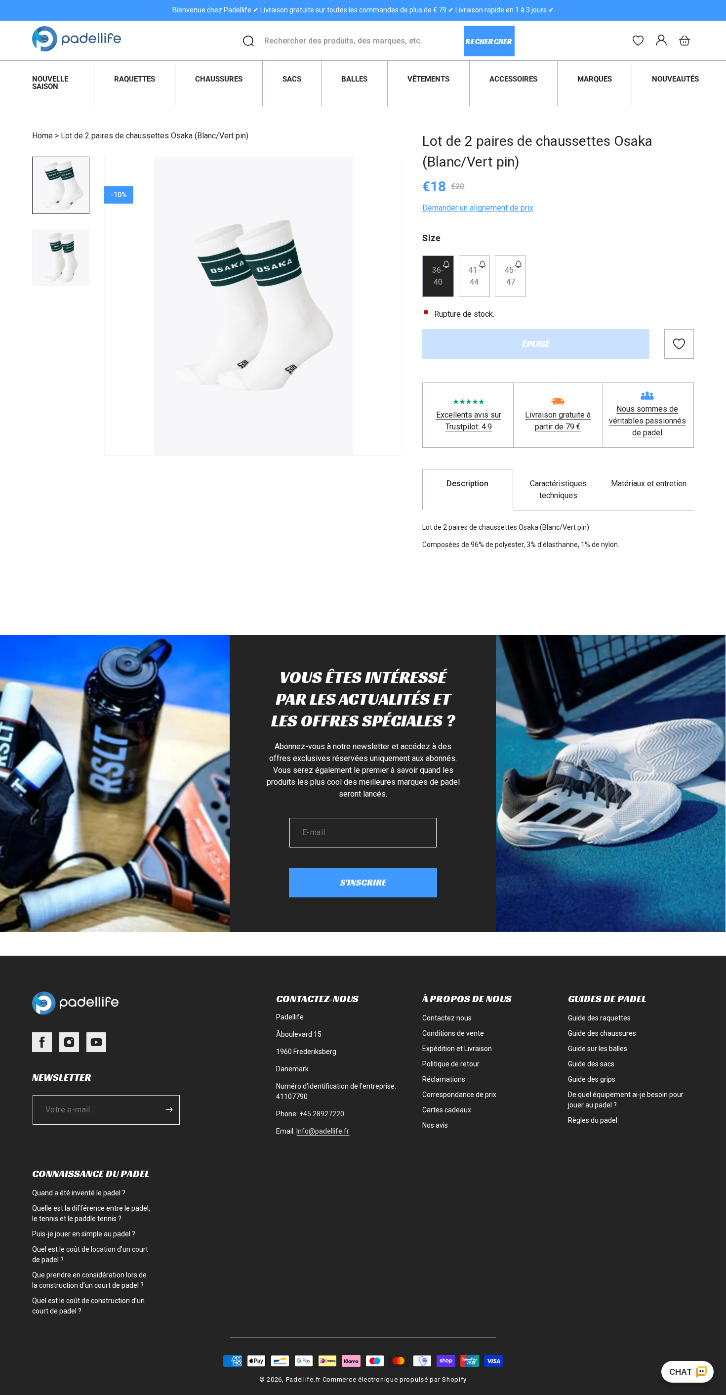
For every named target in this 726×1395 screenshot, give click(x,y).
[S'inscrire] (169, 1109)
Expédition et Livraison (457, 1049)
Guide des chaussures (602, 1033)
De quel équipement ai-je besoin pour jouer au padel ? (626, 1100)
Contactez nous (447, 1018)
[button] (684, 40)
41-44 (479, 281)
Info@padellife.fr (322, 1131)
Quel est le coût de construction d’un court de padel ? (88, 1306)
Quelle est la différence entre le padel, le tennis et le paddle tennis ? (91, 1213)
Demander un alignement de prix (477, 207)
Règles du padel (592, 1120)
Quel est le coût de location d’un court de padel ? (90, 1254)
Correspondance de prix (459, 1095)
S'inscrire (363, 882)
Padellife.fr (303, 1379)
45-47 (515, 281)
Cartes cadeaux (446, 1110)
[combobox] (363, 41)
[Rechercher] (248, 41)
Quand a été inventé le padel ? (78, 1193)
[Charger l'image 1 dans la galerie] (60, 185)
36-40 (442, 281)
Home (42, 135)
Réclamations (443, 1079)
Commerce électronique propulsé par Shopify (395, 1379)
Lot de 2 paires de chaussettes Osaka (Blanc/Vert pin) (154, 135)
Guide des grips (591, 1079)
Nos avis (435, 1125)
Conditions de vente (453, 1033)
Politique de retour (451, 1064)
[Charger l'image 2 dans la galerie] (60, 257)
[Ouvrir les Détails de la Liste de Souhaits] (638, 40)
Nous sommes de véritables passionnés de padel (647, 420)
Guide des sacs (591, 1064)
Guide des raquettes (599, 1018)
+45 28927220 (321, 1114)
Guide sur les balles (597, 1049)
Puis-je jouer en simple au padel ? (83, 1234)
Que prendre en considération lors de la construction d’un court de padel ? (89, 1280)
